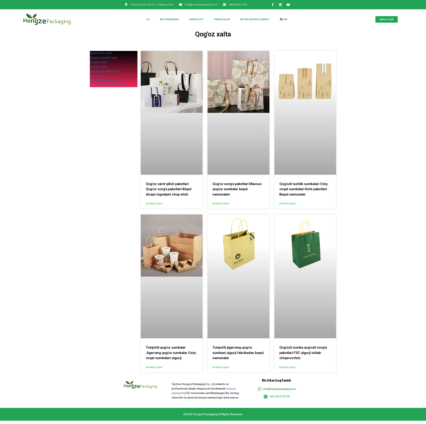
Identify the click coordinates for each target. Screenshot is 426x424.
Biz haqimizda (169, 19)
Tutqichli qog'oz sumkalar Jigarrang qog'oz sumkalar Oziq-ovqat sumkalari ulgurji (171, 352)
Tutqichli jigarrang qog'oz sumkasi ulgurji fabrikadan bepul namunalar (238, 352)
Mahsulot (196, 19)
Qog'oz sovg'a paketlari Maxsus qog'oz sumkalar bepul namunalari (237, 189)
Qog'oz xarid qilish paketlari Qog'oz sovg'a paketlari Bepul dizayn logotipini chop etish (168, 189)
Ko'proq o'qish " (154, 204)
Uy (148, 19)
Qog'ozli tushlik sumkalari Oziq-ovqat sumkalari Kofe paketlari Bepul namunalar (304, 189)
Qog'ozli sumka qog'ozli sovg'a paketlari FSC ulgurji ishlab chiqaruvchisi (303, 352)
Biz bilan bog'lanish (254, 19)
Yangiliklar (222, 19)
